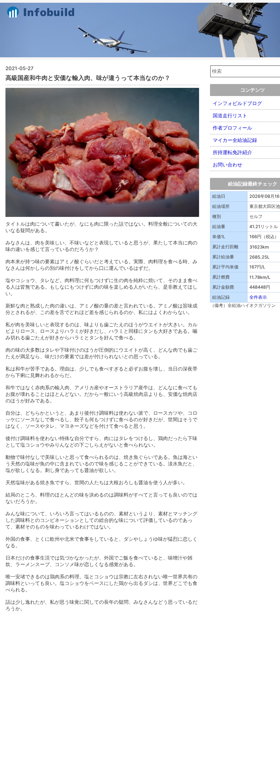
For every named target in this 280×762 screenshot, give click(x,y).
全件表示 (258, 297)
